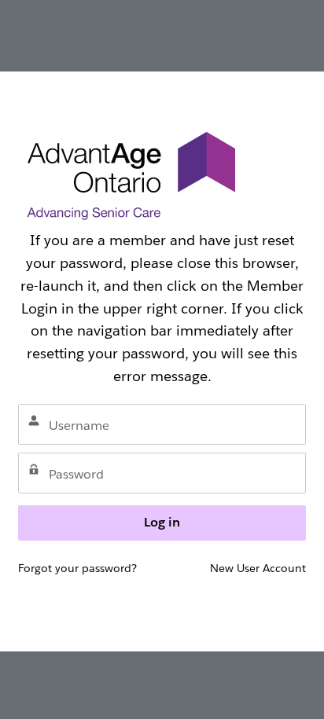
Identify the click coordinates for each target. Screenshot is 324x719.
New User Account (258, 568)
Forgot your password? (77, 568)
